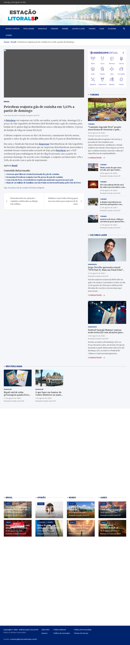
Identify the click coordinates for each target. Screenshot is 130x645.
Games (103, 504)
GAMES (103, 497)
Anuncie (44, 633)
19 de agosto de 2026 (96, 336)
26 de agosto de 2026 (108, 173)
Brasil (7, 101)
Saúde (101, 28)
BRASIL (9, 497)
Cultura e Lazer (78, 28)
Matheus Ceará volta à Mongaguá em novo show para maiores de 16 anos (63, 201)
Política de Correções (62, 633)
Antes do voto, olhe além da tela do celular (48, 526)
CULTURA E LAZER (98, 235)
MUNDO (72, 497)
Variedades (92, 264)
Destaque (41, 522)
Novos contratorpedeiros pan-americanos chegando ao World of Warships (112, 511)
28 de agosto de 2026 (96, 133)
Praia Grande (28, 28)
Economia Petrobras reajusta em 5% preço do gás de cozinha (34, 177)
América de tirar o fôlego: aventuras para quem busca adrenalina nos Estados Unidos (113, 222)
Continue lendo (95, 158)
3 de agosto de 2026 (43, 398)
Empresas (44, 144)
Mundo (72, 504)
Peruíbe (65, 28)
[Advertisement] (18, 453)
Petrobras (11, 120)
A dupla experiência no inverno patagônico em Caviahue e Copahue (111, 204)
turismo (92, 28)
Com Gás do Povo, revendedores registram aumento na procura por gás (39, 180)
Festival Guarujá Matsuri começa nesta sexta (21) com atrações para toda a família (105, 332)
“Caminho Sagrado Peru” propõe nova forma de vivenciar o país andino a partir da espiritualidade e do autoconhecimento (106, 131)
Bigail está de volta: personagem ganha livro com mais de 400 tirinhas (17, 395)
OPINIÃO (41, 497)
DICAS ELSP (8, 389)
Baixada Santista (13, 28)
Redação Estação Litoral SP (29, 115)
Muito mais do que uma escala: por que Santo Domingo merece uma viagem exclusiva (110, 171)
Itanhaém (54, 28)
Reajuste (40, 188)
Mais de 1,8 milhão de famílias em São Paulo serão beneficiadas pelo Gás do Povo (43, 183)
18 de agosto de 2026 (108, 190)
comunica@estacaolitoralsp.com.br (23, 639)
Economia (112, 28)
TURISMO (94, 94)
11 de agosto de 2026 (108, 207)
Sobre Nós (46, 629)
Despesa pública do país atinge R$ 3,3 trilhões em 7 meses (18, 527)
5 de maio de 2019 (11, 115)
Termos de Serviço (81, 633)
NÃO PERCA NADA (14, 366)
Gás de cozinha (22, 188)
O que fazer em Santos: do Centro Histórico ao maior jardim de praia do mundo (48, 395)
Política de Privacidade (82, 629)
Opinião (9, 35)
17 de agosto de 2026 (12, 398)
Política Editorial (60, 629)
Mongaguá (42, 28)
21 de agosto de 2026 (96, 273)
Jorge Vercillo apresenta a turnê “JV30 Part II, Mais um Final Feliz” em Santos (105, 270)
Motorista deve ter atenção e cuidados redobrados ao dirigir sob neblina (24, 201)
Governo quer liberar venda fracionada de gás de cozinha (32, 174)
